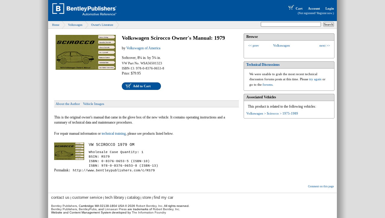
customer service (87, 197)
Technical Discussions (263, 65)
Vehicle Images (93, 104)
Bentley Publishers (64, 205)
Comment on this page (321, 186)
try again (315, 79)
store (146, 197)
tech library (114, 197)
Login (329, 8)
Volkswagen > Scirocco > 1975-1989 (272, 113)
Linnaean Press (116, 209)
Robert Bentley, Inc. (166, 209)
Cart (299, 8)
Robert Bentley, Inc (149, 205)
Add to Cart (142, 86)
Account (314, 8)
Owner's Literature (102, 24)
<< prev (253, 45)
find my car (163, 197)
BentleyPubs (88, 209)
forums (268, 84)
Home (55, 24)
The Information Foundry (149, 212)
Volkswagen (75, 24)
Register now (324, 13)
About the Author (68, 104)
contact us (60, 197)
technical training (114, 133)
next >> (324, 45)
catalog (133, 197)
